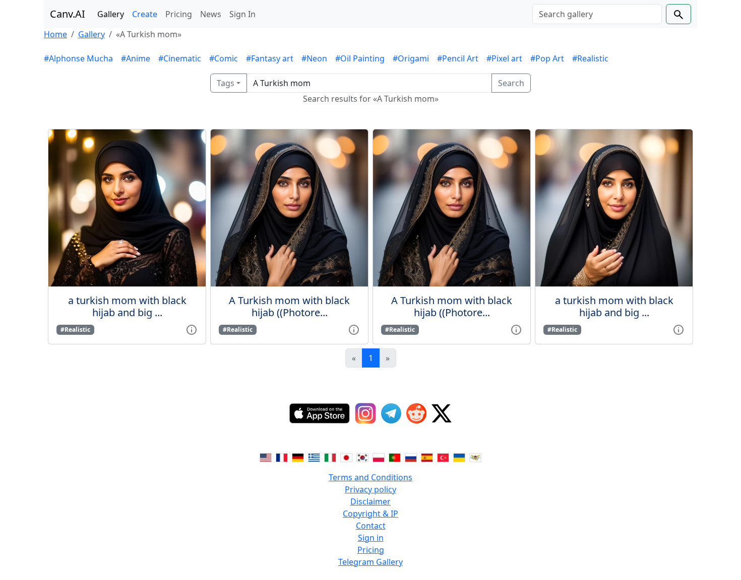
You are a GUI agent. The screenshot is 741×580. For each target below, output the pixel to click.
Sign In (242, 14)
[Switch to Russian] (411, 457)
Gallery (110, 14)
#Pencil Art (457, 58)
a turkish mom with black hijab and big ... (127, 306)
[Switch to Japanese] (346, 457)
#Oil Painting (360, 58)
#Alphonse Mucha (78, 58)
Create (144, 14)
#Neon (314, 58)
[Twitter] (441, 413)
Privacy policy (370, 489)
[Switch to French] (282, 457)
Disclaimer (370, 501)
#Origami (411, 58)
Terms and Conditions (370, 477)
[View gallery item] (192, 328)
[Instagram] (365, 413)
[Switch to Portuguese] (395, 457)
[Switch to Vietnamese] (475, 457)
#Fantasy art (269, 58)
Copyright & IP (370, 513)
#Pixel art (504, 58)
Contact (371, 525)
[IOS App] (319, 413)
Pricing (178, 14)
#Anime (135, 58)
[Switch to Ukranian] (459, 457)
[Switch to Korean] (362, 457)
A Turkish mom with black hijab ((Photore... (289, 306)
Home (55, 34)
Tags (225, 83)
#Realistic (590, 58)
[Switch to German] (298, 457)
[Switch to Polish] (379, 457)
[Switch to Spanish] (427, 457)
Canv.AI (67, 14)
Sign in (371, 537)
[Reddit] (416, 413)
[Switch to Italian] (330, 457)
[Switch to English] (266, 457)
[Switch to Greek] (314, 457)
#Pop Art (547, 58)
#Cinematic (179, 58)
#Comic (223, 58)
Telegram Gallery (370, 561)
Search (511, 83)
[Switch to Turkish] (443, 457)
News (210, 14)
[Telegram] (391, 413)
